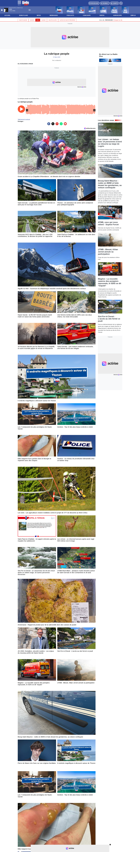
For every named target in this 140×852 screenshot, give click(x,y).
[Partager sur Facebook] (48, 124)
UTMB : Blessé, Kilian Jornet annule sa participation (108, 251)
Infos (39, 15)
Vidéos (101, 15)
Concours (87, 15)
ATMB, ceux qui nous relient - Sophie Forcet (108, 223)
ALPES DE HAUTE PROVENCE (67, 20)
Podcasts (70, 15)
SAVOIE (32, 20)
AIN (38, 20)
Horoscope (117, 15)
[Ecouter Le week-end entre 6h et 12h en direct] (110, 60)
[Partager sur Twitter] (52, 124)
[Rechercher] (121, 3)
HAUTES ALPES (52, 20)
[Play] (2, 10)
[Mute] (29, 10)
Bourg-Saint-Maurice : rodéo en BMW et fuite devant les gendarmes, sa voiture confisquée (110, 184)
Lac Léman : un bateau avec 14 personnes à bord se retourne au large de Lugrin (110, 142)
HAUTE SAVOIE (23, 20)
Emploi (133, 15)
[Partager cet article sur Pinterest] (56, 124)
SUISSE (44, 20)
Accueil (7, 15)
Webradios (54, 15)
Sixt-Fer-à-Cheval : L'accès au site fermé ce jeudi (109, 318)
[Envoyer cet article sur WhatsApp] (61, 124)
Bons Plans (23, 15)
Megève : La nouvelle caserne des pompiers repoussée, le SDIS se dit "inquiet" (109, 282)
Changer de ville (118, 20)
